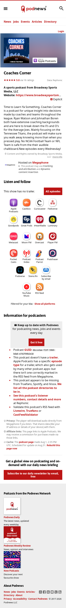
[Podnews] (23, 9)
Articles (37, 21)
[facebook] (45, 593)
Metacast (13, 242)
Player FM (53, 242)
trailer (53, 357)
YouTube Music (26, 294)
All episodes (53, 191)
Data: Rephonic (54, 80)
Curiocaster (40, 208)
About (19, 595)
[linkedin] (49, 593)
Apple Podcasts (13, 210)
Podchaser (52, 259)
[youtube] (52, 593)
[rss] (60, 593)
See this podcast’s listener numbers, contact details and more (37, 397)
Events (25, 21)
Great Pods (26, 225)
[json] (56, 593)
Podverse (20, 276)
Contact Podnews (37, 598)
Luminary (52, 225)
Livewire (19, 411)
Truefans (32, 411)
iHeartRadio (40, 225)
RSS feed (39, 292)
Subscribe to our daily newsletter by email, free (33, 475)
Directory (50, 21)
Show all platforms (45, 303)
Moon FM (26, 242)
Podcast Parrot (40, 260)
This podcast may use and (36, 169)
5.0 (18, 80)
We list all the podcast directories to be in (37, 388)
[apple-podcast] (44, 62)
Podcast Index (27, 260)
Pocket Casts (13, 260)
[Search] (61, 10)
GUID (27, 350)
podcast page (26, 442)
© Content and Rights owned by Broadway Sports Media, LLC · (33, 155)
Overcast (39, 242)
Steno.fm (33, 276)
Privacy (8, 598)
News (7, 21)
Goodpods (13, 225)
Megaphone (40, 162)
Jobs (16, 21)
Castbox (26, 208)
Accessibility (20, 598)
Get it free (36, 342)
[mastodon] (41, 593)
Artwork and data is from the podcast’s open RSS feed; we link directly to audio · (33, 155)
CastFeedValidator (25, 415)
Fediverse (52, 208)
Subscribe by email (46, 277)
